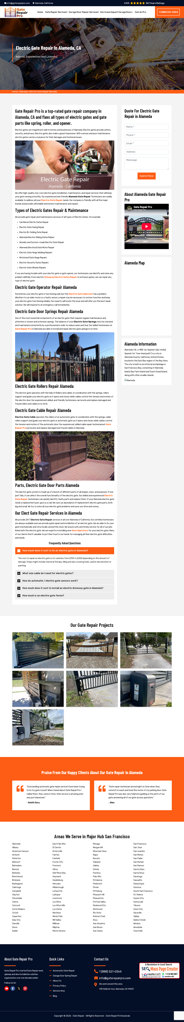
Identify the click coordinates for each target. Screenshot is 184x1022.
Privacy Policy (59, 986)
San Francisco (139, 844)
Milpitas (56, 927)
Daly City (16, 920)
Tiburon (136, 905)
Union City (138, 909)
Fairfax (56, 855)
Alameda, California (44, 3)
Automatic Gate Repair (64, 971)
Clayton (16, 894)
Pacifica (96, 873)
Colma (15, 902)
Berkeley (16, 873)
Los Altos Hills (59, 905)
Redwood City (99, 905)
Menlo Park (58, 916)
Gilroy (55, 869)
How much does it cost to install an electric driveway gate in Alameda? (62, 588)
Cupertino (16, 916)
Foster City (58, 862)
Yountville (138, 931)
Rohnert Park (99, 916)
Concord (16, 905)
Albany (15, 847)
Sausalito (137, 880)
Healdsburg (58, 880)
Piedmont (97, 884)
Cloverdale (17, 898)
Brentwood (17, 876)
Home (40, 12)
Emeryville (57, 851)
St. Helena (138, 894)
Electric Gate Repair (52, 200)
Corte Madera (18, 909)
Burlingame (17, 884)
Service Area (59, 991)
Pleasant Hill (98, 894)
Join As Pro (140, 12)
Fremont (57, 865)
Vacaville (137, 913)
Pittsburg (97, 891)
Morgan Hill (98, 847)
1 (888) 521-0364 (168, 12)
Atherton (16, 858)
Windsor (137, 923)
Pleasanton (98, 898)
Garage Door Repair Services (83, 12)
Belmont (16, 862)
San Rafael (138, 862)
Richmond (97, 909)
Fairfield (56, 858)
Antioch (16, 855)
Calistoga (16, 887)
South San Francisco (143, 891)
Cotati (15, 913)
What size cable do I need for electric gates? (47, 573)
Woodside (137, 927)
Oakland (96, 862)
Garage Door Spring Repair (65, 976)
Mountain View (100, 851)
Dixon (14, 927)
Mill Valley (57, 920)
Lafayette (57, 891)
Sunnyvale (138, 902)
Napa (95, 855)
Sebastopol (138, 884)
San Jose (137, 847)
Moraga (96, 844)
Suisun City (138, 898)
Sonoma (137, 887)
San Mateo (138, 855)
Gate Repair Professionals (118, 1016)
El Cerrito (57, 847)
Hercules (57, 884)
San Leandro (139, 851)
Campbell (16, 891)
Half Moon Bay (59, 873)
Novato (96, 858)
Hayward (57, 876)
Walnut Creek (139, 920)
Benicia (15, 869)
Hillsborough (58, 887)
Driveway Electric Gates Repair (60, 277)
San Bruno (97, 927)
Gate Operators (80, 530)
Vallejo (136, 916)
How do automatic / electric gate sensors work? (50, 580)
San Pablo (138, 858)
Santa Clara (138, 869)
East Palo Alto (59, 844)
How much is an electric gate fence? (43, 595)
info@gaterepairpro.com (18, 3)
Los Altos (57, 902)
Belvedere (17, 865)
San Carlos (98, 931)
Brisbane (16, 880)
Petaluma (97, 880)
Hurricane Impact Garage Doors (116, 12)
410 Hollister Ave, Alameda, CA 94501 (116, 989)
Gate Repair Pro (23, 329)
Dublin (15, 931)
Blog (55, 996)
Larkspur (57, 894)
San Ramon (138, 865)
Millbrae (56, 923)
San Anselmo (99, 923)
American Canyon (20, 851)
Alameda (24, 91)
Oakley (96, 865)
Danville (15, 923)
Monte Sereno (59, 931)
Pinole (96, 887)
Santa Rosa (138, 873)
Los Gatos (57, 909)
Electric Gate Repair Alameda (43, 91)
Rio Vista (97, 913)
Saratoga (137, 876)
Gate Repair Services (55, 12)
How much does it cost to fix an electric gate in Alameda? (55, 550)
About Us (57, 981)
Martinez (57, 913)
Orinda (96, 869)
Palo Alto (97, 876)
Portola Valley (99, 902)
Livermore (57, 898)
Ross (95, 920)
